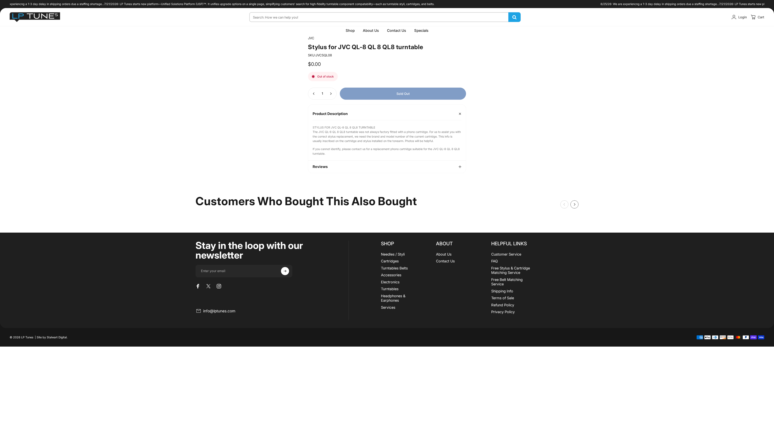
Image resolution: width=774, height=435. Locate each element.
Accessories (391, 275)
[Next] (574, 204)
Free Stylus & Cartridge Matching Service (510, 270)
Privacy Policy (503, 312)
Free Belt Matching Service (507, 282)
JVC (311, 38)
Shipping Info (502, 291)
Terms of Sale (502, 298)
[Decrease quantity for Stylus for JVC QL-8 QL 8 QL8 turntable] (312, 93)
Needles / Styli (393, 254)
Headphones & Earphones (393, 298)
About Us (444, 254)
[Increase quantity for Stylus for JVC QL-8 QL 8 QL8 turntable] (331, 93)
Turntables (389, 289)
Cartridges (390, 261)
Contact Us (445, 261)
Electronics (390, 282)
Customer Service (506, 254)
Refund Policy (502, 305)
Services (388, 307)
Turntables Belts (394, 268)
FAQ (494, 261)
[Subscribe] (285, 271)
